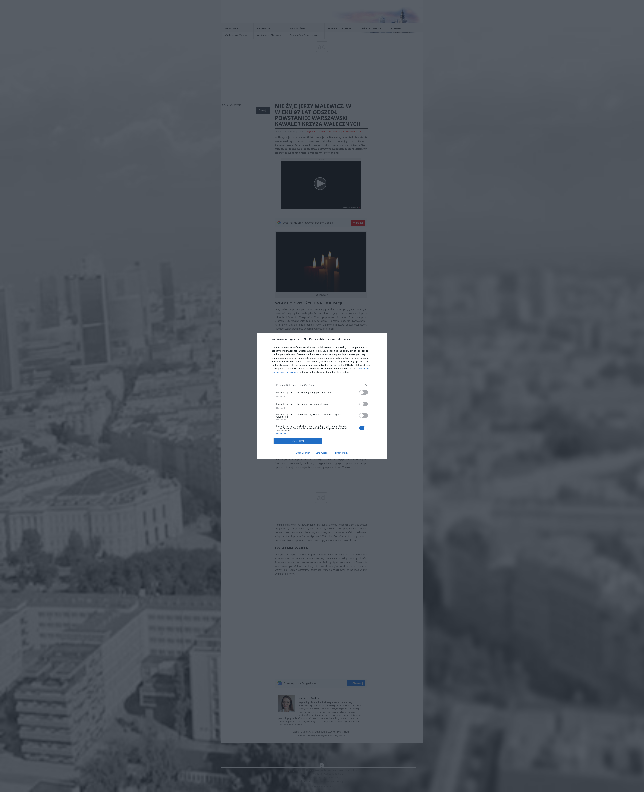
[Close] (380, 339)
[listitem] (322, 385)
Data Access (322, 452)
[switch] (363, 392)
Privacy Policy (341, 452)
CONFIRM (298, 441)
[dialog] (322, 396)
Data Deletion (303, 452)
